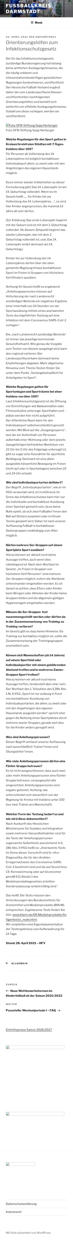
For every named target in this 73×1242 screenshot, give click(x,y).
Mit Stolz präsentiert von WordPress (28, 1232)
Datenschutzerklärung (21, 1204)
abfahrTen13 (45, 37)
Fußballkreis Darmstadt (28, 8)
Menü (38, 22)
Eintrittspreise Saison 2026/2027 (29, 1029)
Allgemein (19, 963)
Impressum (14, 1212)
